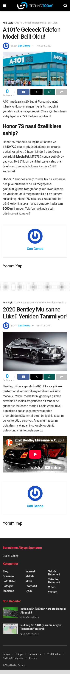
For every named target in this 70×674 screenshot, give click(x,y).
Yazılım (52, 592)
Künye (19, 654)
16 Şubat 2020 (43, 45)
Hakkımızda (35, 654)
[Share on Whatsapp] (49, 92)
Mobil (29, 581)
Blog (6, 571)
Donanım (8, 576)
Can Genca (24, 45)
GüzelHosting (10, 555)
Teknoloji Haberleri (54, 581)
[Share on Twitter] (36, 92)
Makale (30, 576)
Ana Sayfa (8, 22)
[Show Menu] (4, 5)
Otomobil (31, 586)
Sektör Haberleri (54, 573)
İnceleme (8, 590)
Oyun (29, 590)
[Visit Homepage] (35, 5)
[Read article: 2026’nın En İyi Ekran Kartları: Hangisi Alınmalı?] (10, 612)
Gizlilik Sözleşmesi (13, 658)
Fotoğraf (8, 586)
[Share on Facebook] (23, 92)
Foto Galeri (9, 581)
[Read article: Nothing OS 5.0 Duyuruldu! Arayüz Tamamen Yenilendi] (10, 629)
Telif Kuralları (54, 654)
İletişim (33, 658)
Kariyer (6, 654)
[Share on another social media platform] (61, 92)
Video (51, 587)
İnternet (30, 571)
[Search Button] (65, 5)
